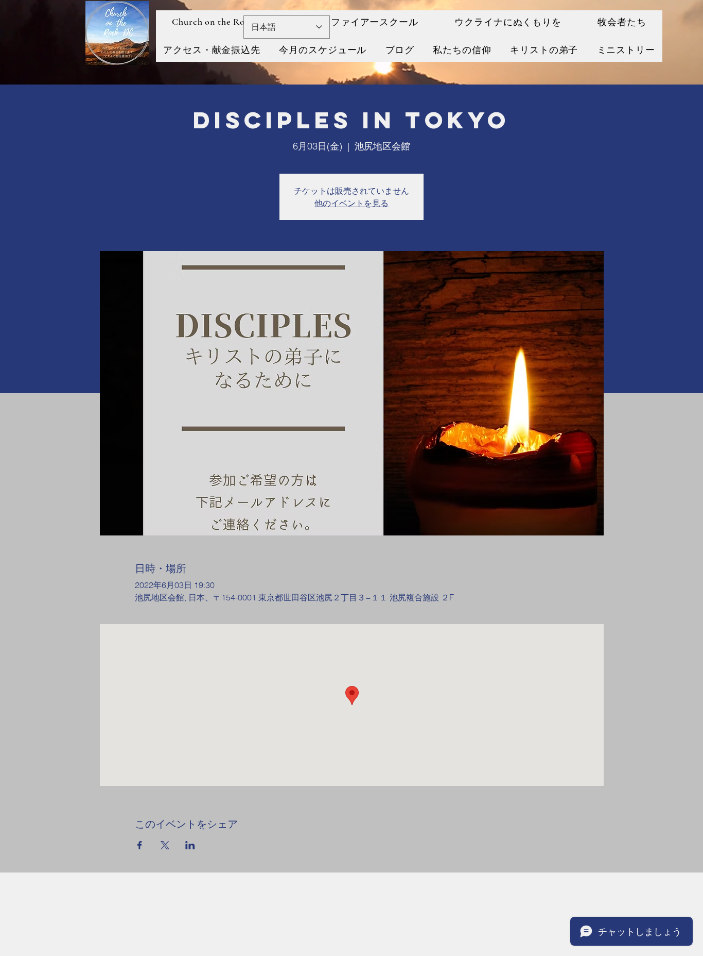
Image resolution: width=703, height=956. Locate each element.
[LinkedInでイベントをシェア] (190, 845)
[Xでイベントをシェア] (165, 845)
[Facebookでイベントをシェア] (140, 845)
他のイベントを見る (351, 203)
